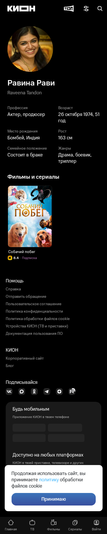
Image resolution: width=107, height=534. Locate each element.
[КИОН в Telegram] (48, 391)
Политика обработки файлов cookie (38, 318)
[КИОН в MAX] (23, 391)
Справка (13, 289)
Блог (10, 365)
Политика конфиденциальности (34, 311)
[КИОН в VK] (11, 391)
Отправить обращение (26, 296)
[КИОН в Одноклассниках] (36, 391)
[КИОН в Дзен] (61, 391)
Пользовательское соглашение (33, 304)
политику (49, 479)
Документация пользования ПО (34, 333)
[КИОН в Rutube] (73, 391)
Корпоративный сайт (25, 358)
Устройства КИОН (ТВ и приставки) (37, 326)
